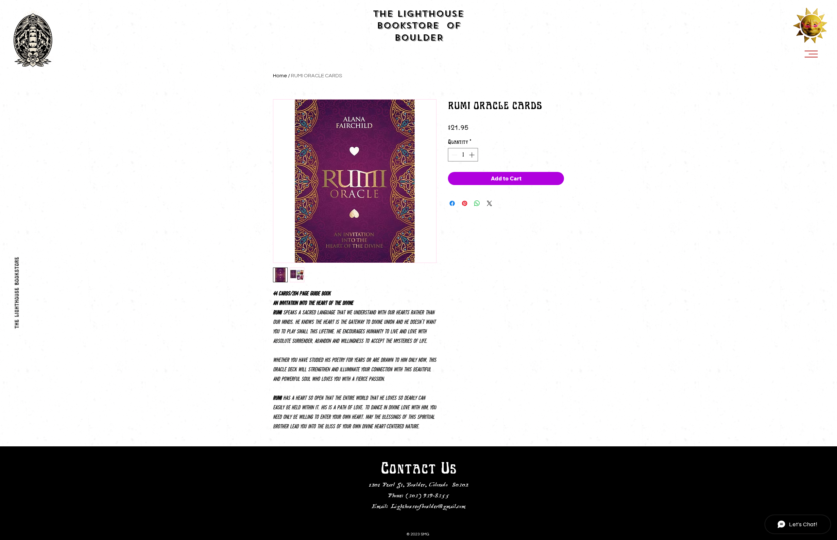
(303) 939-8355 (427, 496)
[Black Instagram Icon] (16, 530)
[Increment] (472, 154)
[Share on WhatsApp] (477, 203)
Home (280, 75)
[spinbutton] (463, 154)
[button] (811, 54)
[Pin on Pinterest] (465, 203)
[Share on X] (489, 203)
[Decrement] (454, 154)
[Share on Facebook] (452, 203)
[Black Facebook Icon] (16, 518)
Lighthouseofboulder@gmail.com (428, 507)
